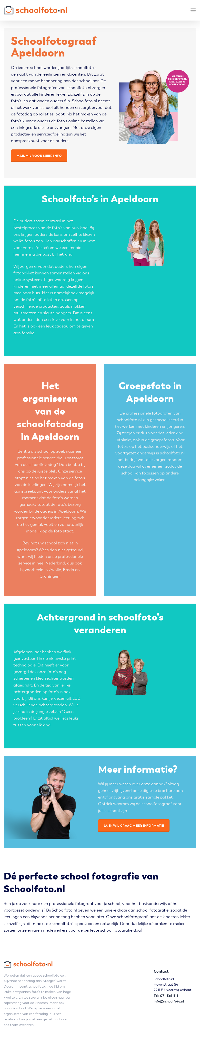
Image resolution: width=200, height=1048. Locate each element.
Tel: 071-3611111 (166, 995)
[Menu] (193, 10)
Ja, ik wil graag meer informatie (134, 825)
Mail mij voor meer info (39, 156)
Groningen (50, 576)
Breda (68, 569)
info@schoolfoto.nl (169, 1001)
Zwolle (55, 569)
